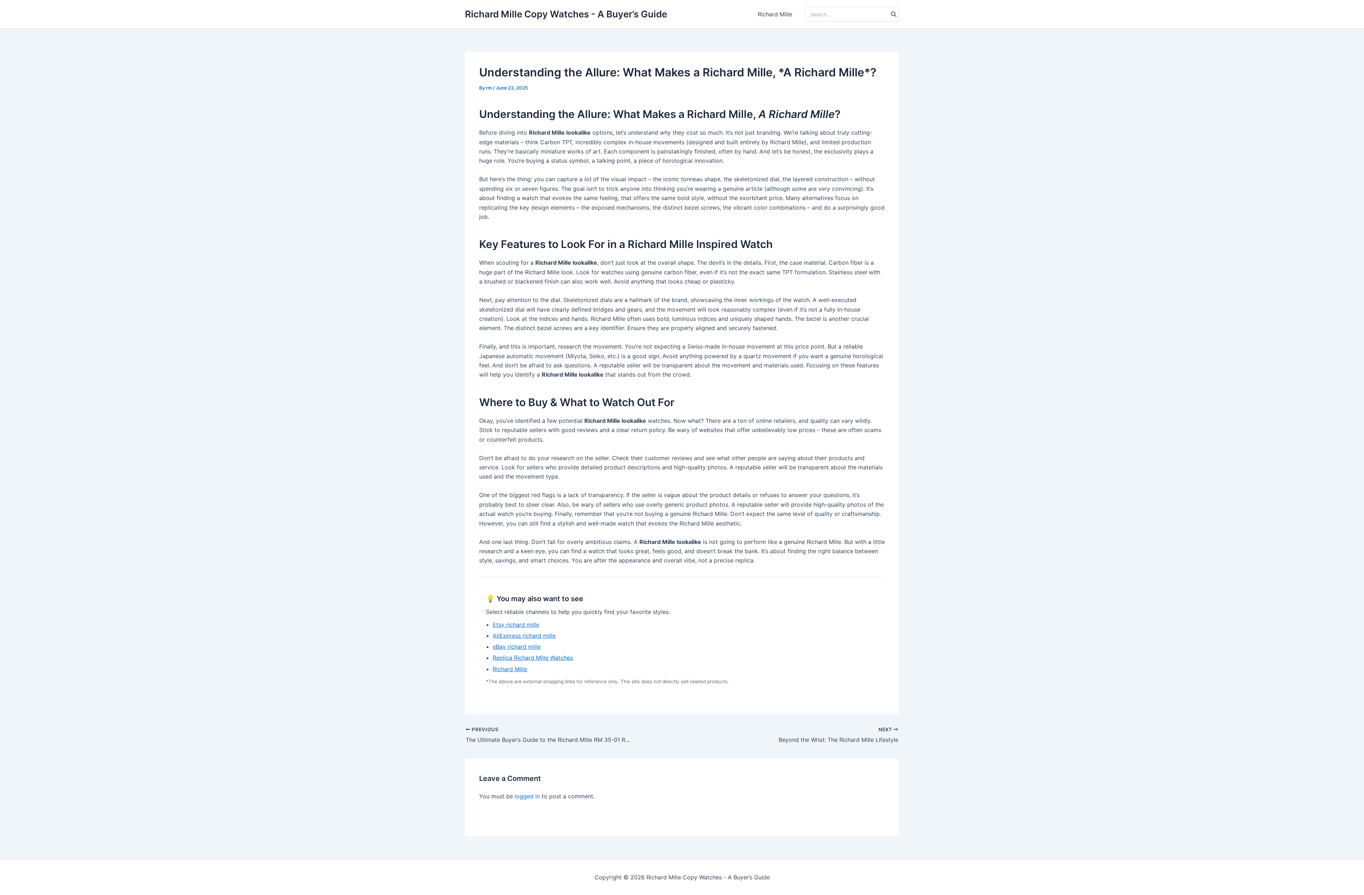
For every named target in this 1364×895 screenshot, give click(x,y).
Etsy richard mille (516, 624)
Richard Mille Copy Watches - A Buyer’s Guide (566, 14)
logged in (527, 796)
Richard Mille (775, 14)
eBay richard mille (517, 646)
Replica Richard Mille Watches (533, 657)
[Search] (894, 14)
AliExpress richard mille (524, 635)
